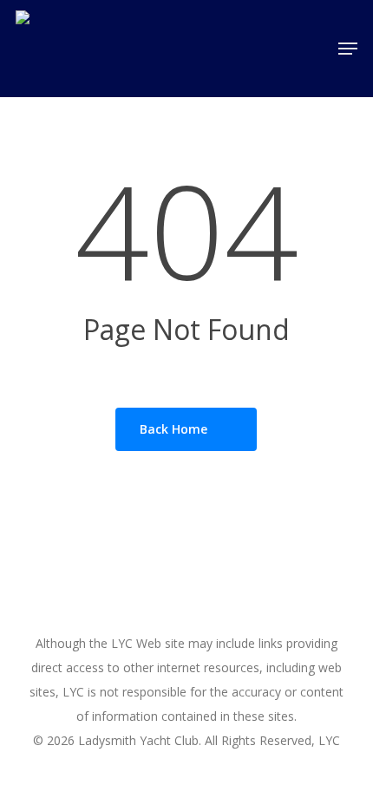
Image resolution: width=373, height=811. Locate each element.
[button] (347, 48)
